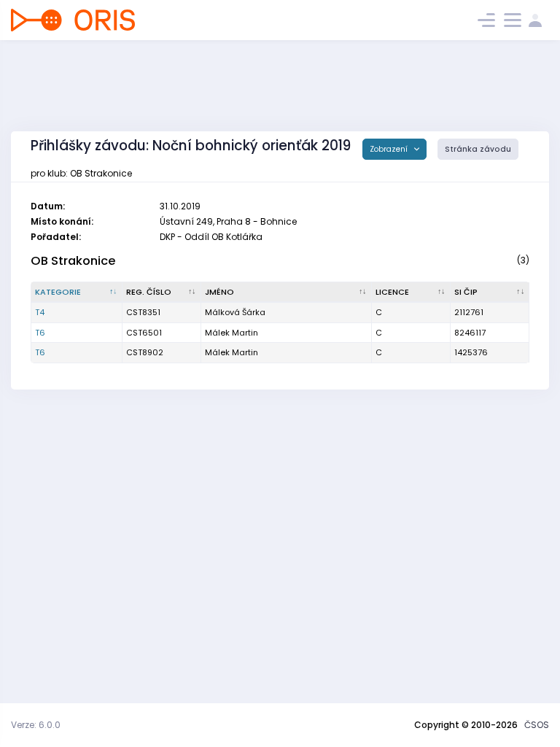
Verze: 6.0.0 (36, 725)
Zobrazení (390, 149)
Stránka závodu (478, 149)
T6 (40, 332)
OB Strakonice (73, 260)
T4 (39, 312)
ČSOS (536, 725)
